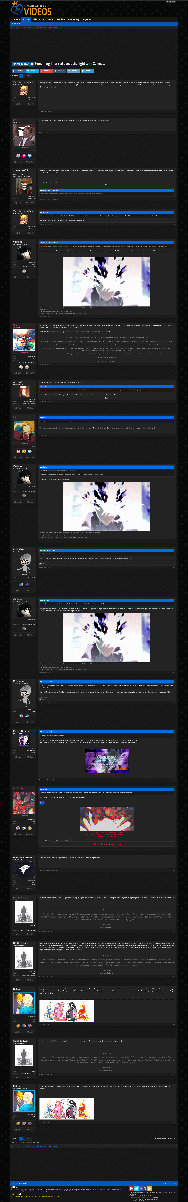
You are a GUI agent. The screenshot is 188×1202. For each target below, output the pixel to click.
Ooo (33, 1021)
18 (31, 103)
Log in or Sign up (171, 1)
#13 (174, 780)
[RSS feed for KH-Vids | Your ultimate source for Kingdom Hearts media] (149, 1188)
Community (73, 19)
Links (47, 840)
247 (31, 888)
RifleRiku (18, 549)
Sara (40, 364)
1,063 (31, 202)
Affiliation (57, 1196)
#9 (174, 541)
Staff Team (51, 1196)
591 (31, 1031)
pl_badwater (31, 198)
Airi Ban (17, 382)
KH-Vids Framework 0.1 (140, 1196)
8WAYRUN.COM (37, 1142)
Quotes (57, 840)
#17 (174, 976)
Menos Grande (21, 731)
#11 (174, 672)
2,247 (31, 161)
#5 (174, 316)
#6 (174, 364)
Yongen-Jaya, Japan (29, 266)
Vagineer (18, 241)
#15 (174, 870)
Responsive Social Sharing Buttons (138, 1201)
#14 (174, 849)
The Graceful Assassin (20, 172)
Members (60, 19)
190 (31, 590)
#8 (174, 435)
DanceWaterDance (23, 857)
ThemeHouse (154, 1197)
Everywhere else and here (28, 930)
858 (31, 756)
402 (31, 407)
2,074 (31, 834)
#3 (174, 199)
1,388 (31, 457)
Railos (16, 988)
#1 (174, 111)
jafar (40, 132)
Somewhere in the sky (29, 403)
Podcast (44, 1196)
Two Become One (47, 67)
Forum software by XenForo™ (144, 1192)
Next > (29, 76)
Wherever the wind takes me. (27, 362)
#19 (174, 1074)
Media (50, 19)
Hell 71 (33, 823)
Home (17, 19)
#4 (174, 224)
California (32, 100)
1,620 (31, 373)
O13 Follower (20, 897)
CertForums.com (154, 1201)
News (12, 1196)
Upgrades (86, 19)
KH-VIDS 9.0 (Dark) (19, 1183)
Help (174, 1183)
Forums (26, 19)
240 (31, 934)
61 (39, 435)
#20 (174, 1122)
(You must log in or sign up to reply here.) (165, 1138)
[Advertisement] (94, 46)
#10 (174, 567)
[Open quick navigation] (177, 27)
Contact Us (166, 1183)
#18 (174, 1024)
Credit (67, 840)
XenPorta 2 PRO (16, 1142)
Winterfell (32, 884)
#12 (174, 703)
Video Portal (38, 19)
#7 (174, 401)
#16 (174, 931)
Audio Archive (30, 1196)
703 (31, 277)
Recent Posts (16, 24)
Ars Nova (41, 849)
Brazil (33, 752)
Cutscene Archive (20, 1196)
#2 (174, 132)
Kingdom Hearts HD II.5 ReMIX (28, 67)
